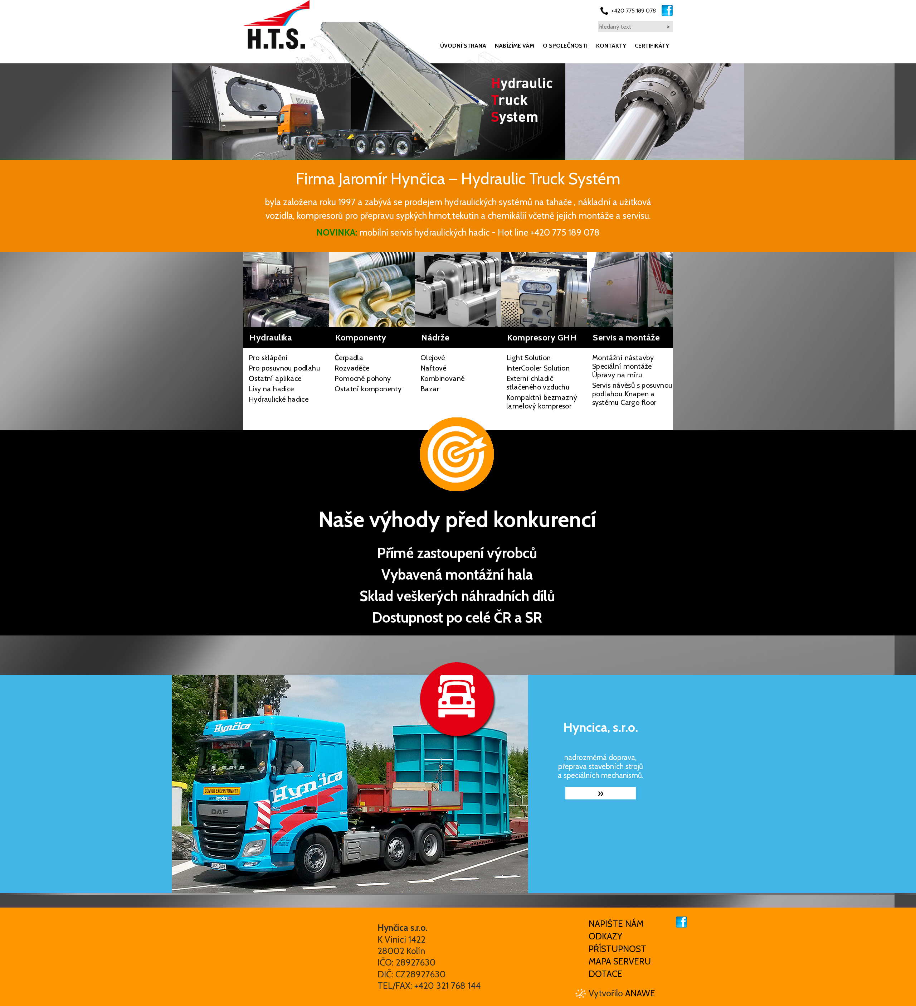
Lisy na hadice (271, 388)
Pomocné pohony (363, 378)
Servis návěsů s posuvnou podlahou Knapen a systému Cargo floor (632, 394)
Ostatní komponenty (368, 388)
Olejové (432, 357)
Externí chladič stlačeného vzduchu (537, 382)
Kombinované (442, 378)
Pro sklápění (268, 357)
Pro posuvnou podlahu (284, 368)
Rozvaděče (352, 368)
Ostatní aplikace (275, 378)
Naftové (433, 368)
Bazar (429, 388)
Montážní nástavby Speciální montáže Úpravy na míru (623, 366)
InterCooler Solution (538, 368)
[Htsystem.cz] (276, 24)
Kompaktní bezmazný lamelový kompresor (541, 401)
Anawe (640, 993)
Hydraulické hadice (278, 399)
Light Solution (528, 357)
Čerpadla (349, 357)
